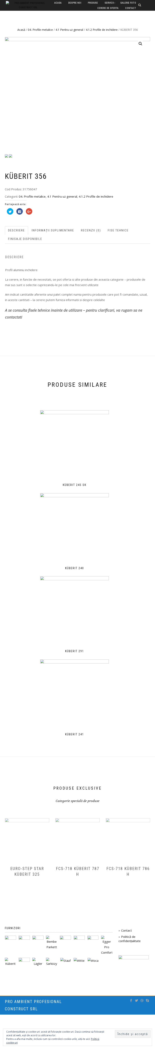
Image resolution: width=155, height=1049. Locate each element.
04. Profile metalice (40, 30)
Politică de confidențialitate (129, 939)
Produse (93, 2)
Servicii (109, 2)
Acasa (58, 2)
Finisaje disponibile (25, 239)
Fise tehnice (118, 230)
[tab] (16, 230)
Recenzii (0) (91, 230)
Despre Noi (74, 2)
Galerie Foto (128, 2)
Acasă (21, 30)
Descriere (16, 230)
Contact (130, 8)
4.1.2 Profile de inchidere (102, 30)
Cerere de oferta (107, 8)
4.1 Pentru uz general (69, 30)
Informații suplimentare (53, 230)
